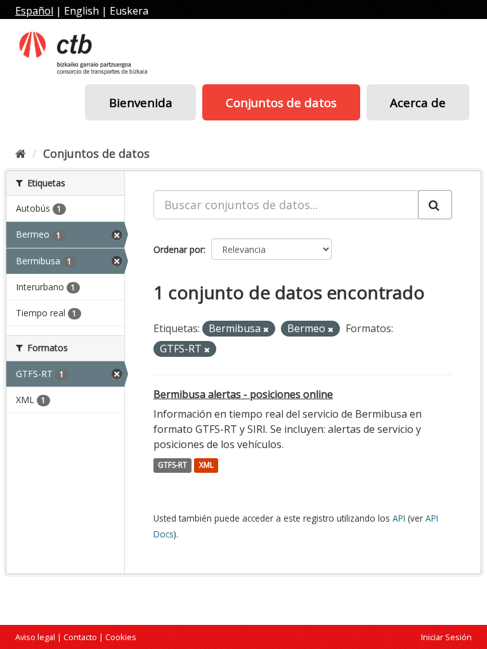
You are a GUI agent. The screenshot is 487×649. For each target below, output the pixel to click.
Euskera (129, 11)
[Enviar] (435, 204)
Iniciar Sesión (446, 637)
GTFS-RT (172, 465)
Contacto (80, 637)
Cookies (120, 637)
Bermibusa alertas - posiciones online (243, 394)
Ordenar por (178, 249)
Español (34, 11)
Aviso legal (35, 637)
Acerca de (418, 102)
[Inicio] (20, 153)
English (81, 11)
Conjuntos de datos (281, 102)
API (399, 518)
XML (206, 465)
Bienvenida (140, 102)
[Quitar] (266, 329)
